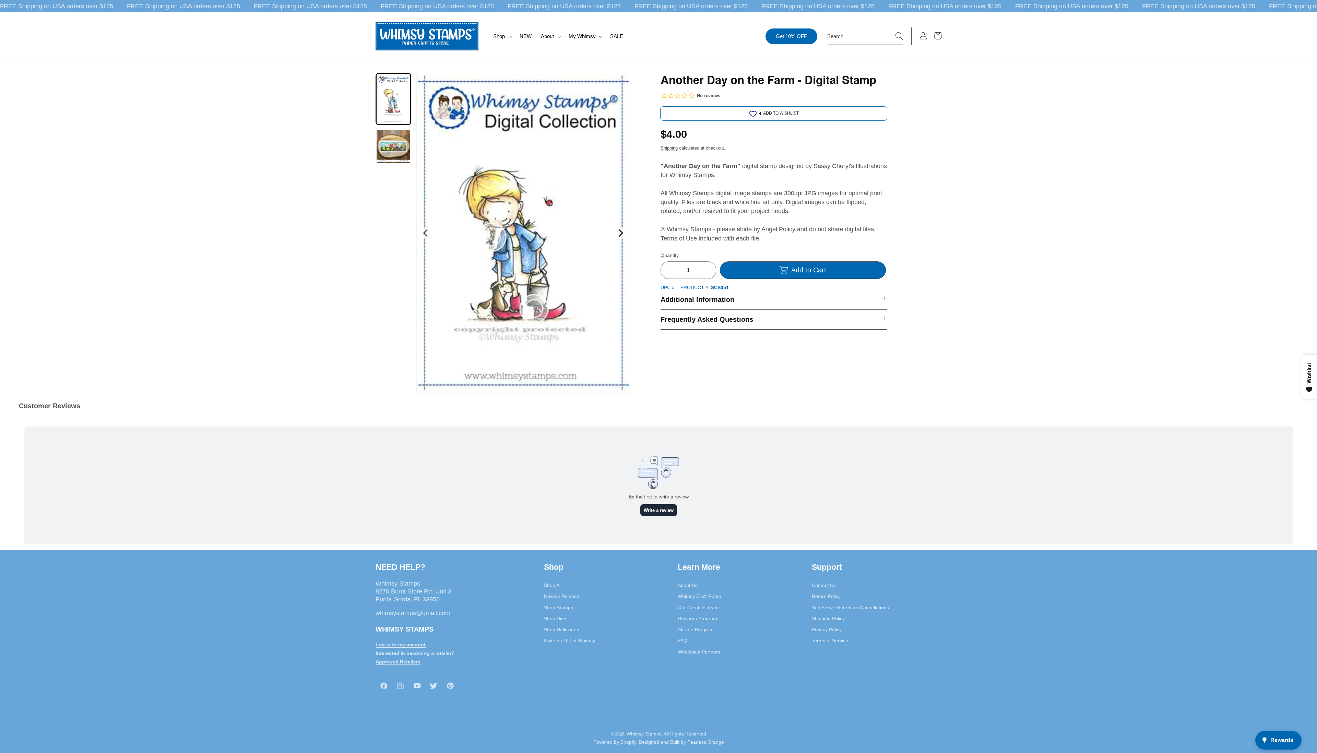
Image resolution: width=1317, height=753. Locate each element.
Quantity (670, 255)
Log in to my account (401, 645)
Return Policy (826, 596)
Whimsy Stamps (644, 734)
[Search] (899, 36)
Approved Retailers (398, 661)
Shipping (669, 148)
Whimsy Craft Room (699, 596)
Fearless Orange (705, 742)
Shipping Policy (828, 618)
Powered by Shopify (615, 742)
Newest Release (561, 596)
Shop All (552, 585)
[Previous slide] (426, 233)
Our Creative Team (698, 607)
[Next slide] (620, 233)
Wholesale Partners (699, 652)
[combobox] (865, 36)
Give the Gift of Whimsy (569, 641)
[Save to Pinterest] (621, 82)
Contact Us (824, 585)
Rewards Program (697, 618)
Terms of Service (830, 641)
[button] (502, 36)
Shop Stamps (558, 607)
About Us (688, 585)
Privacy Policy (827, 629)
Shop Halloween (561, 629)
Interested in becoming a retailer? (415, 653)
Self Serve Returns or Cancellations (850, 607)
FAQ (682, 641)
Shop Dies (555, 618)
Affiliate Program (696, 629)
